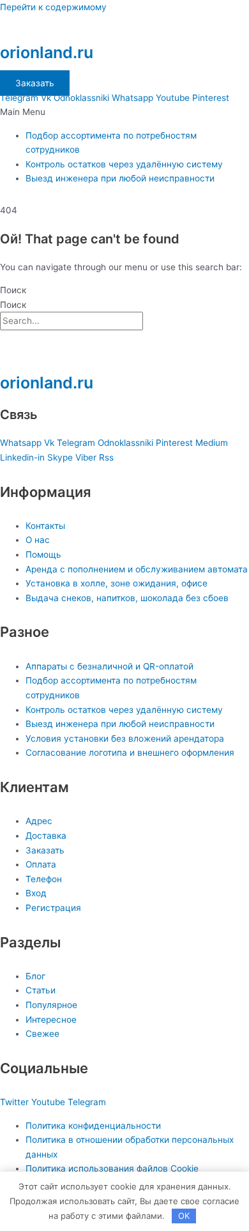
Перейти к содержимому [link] (53, 7)
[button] (124, 112)
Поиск (13, 290)
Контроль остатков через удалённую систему (124, 164)
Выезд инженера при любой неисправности (120, 178)
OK (184, 1216)
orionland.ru (46, 52)
